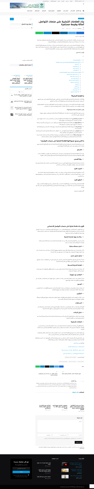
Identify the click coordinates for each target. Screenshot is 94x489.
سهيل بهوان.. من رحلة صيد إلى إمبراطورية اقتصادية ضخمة (48, 374)
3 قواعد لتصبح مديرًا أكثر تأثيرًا (44, 476)
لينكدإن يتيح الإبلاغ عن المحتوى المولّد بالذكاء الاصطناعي (45, 407)
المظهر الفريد (75, 70)
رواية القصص (75, 66)
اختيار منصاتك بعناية (74, 76)
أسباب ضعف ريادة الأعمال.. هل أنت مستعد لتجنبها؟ (73, 350)
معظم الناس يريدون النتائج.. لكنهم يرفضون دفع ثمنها (44, 470)
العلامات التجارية (80, 361)
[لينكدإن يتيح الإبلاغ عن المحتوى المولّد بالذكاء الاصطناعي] (43, 399)
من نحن (67, 1)
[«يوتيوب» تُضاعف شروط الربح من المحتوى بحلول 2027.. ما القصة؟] (59, 399)
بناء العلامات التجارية (72, 361)
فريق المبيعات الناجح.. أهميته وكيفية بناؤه (71, 374)
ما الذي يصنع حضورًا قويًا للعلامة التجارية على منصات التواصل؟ (68, 62)
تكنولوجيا (59, 11)
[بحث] (10, 10)
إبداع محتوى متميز (74, 78)
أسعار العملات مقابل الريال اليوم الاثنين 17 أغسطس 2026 (15, 81)
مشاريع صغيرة (51, 11)
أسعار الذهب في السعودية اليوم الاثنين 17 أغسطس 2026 (27, 81)
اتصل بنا (62, 1)
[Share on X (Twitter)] (72, 33)
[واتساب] (39, 33)
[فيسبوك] (88, 43)
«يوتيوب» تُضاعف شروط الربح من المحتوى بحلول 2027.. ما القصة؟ (60, 407)
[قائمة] (83, 10)
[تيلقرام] (47, 33)
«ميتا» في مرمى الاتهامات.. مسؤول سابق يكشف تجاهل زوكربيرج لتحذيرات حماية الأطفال (77, 407)
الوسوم (76, 84)
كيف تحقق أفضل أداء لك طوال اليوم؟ (44, 463)
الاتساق (76, 64)
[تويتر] (88, 46)
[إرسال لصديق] (56, 33)
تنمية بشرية (29, 11)
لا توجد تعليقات (68, 28)
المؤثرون (76, 86)
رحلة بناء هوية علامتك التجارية (72, 74)
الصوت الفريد (75, 68)
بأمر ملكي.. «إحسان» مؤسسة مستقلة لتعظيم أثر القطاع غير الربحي (23, 114)
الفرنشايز (44, 11)
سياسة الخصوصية (46, 1)
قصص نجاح (65, 11)
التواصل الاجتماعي (81, 18)
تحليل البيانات (75, 90)
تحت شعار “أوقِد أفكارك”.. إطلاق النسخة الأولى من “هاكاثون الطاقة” (23, 95)
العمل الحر (73, 11)
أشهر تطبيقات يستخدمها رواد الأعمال (76, 347)
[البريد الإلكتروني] (88, 53)
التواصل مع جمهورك (74, 82)
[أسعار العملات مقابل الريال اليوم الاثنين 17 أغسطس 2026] (15, 71)
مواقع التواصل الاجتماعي (63, 361)
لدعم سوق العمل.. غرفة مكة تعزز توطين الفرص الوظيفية (23, 101)
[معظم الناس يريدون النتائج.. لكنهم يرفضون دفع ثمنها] (55, 471)
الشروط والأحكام (53, 1)
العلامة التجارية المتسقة (73, 80)
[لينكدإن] (64, 33)
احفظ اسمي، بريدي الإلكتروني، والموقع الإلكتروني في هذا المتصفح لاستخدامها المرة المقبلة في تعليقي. (62, 438)
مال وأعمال (37, 11)
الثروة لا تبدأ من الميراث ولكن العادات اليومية (76, 476)
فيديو (59, 1)
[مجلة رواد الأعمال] (73, 6)
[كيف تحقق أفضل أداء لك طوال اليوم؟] (55, 464)
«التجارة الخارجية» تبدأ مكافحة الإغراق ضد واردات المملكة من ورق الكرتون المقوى (23, 108)
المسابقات (76, 88)
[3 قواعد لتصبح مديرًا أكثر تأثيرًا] (55, 478)
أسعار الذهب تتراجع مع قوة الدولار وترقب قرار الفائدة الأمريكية (76, 470)
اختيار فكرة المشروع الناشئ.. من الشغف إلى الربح (73, 353)
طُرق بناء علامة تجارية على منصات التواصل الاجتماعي (70, 72)
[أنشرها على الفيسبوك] (80, 33)
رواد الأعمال (78, 11)
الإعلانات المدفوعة (74, 92)
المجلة (71, 1)
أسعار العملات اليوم (16, 75)
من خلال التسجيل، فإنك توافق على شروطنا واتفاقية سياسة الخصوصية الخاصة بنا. (21, 475)
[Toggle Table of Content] (83, 56)
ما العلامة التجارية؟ (77, 60)
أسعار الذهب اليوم (29, 75)
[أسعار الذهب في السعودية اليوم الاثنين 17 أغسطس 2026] (27, 71)
